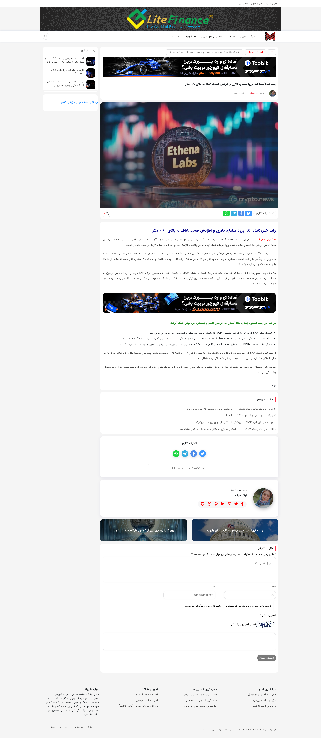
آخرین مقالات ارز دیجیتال (144, 694)
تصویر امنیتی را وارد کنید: (242, 624)
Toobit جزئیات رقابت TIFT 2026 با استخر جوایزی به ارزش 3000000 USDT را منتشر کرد (228, 429)
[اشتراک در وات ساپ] (226, 213)
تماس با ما (64, 727)
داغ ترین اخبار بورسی (264, 700)
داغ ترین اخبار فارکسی (264, 706)
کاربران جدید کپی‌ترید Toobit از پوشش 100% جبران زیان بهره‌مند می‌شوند (236, 422)
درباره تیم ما (78, 727)
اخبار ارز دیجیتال (255, 52)
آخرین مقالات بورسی (147, 700)
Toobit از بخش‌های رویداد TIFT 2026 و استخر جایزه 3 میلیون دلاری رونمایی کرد (231, 409)
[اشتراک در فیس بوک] (241, 213)
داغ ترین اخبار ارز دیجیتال (262, 694)
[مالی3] (270, 36)
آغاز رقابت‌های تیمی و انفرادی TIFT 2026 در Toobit (247, 415)
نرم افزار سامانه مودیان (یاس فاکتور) (78, 102)
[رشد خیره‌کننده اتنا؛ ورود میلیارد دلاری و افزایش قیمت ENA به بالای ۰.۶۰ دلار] (189, 155)
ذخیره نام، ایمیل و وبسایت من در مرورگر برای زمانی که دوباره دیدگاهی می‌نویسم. (227, 606)
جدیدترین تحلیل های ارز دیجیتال (199, 694)
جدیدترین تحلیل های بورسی (201, 700)
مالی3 (261, 240)
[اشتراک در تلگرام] (234, 213)
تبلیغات (52, 727)
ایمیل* (211, 587)
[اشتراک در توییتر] (248, 213)
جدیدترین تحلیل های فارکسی (200, 706)
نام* (274, 587)
